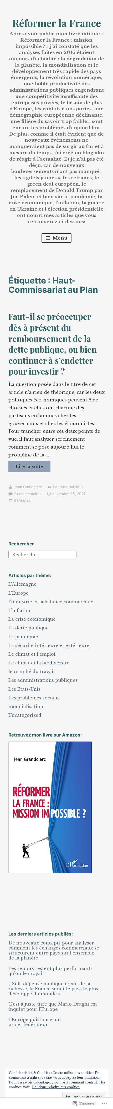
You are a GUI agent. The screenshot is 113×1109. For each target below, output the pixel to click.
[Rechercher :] (42, 554)
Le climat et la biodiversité (38, 662)
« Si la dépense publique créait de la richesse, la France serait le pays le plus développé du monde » (53, 988)
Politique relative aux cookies (56, 1087)
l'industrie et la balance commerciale (50, 601)
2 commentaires (27, 493)
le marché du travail (31, 671)
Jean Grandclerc (28, 487)
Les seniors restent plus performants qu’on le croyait (50, 971)
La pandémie (23, 636)
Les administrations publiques (43, 680)
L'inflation (20, 610)
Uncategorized (24, 715)
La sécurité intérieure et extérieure (48, 645)
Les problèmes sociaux (34, 697)
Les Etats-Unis (24, 689)
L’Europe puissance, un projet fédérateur (34, 1022)
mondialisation (25, 706)
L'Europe (18, 593)
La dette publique (68, 487)
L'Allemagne (22, 584)
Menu (59, 238)
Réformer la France (56, 22)
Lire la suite (25, 468)
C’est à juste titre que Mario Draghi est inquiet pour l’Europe (52, 1006)
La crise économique (32, 619)
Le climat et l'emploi (31, 654)
